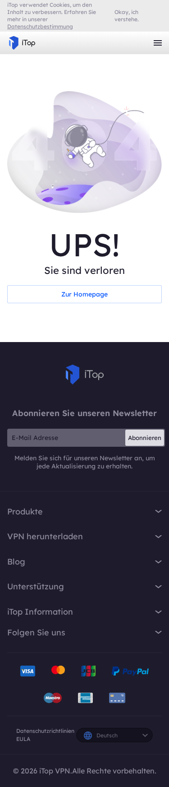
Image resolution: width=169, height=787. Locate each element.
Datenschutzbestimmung (40, 26)
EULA (23, 739)
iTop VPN (22, 43)
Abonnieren (144, 437)
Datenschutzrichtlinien (45, 730)
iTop (85, 374)
